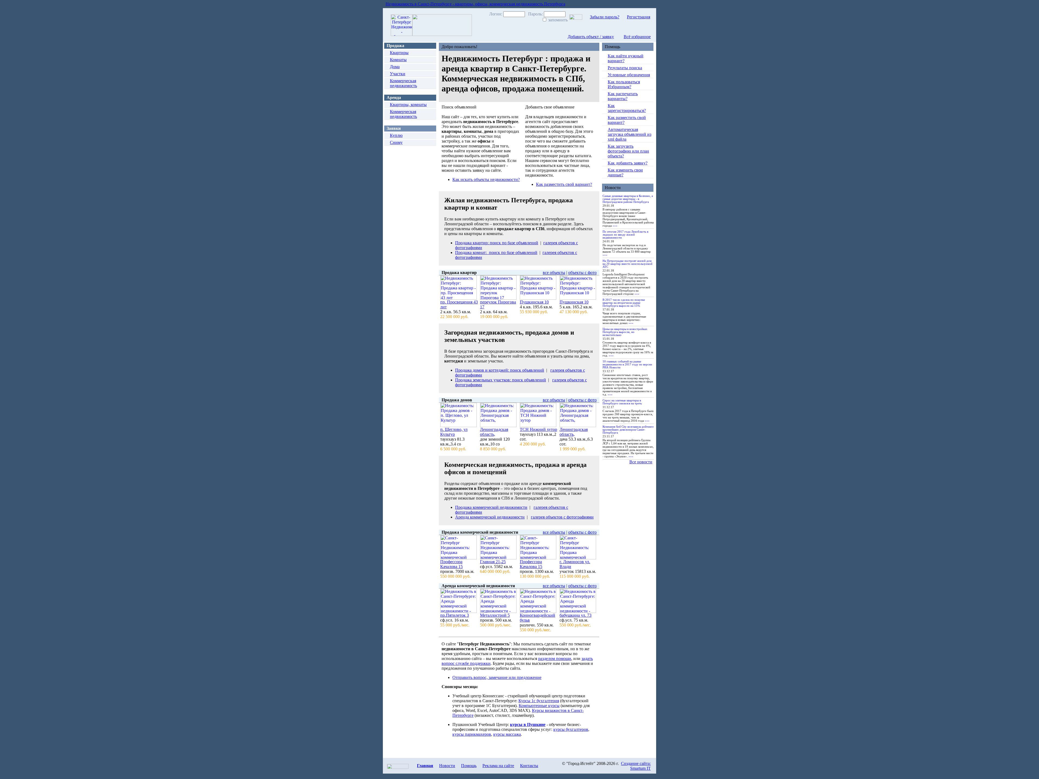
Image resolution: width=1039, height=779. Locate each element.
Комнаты (398, 59)
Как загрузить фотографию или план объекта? (628, 151)
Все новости (640, 462)
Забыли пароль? (604, 17)
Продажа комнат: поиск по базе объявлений (496, 252)
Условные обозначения (629, 74)
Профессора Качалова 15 (451, 564)
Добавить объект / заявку (591, 36)
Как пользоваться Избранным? (624, 84)
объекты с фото (582, 272)
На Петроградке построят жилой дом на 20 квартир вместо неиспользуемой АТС (627, 263)
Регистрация (638, 17)
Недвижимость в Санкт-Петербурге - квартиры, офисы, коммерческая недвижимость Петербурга (475, 4)
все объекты (554, 272)
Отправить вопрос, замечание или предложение (496, 677)
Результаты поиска (625, 67)
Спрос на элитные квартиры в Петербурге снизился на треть (622, 402)
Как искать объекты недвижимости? (486, 179)
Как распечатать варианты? (623, 96)
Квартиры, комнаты (408, 104)
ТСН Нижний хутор (538, 429)
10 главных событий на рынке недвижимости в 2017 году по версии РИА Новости (627, 364)
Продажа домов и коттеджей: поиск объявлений (499, 370)
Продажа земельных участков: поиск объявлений (500, 380)
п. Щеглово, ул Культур (454, 432)
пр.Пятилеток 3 (454, 615)
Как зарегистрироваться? (627, 108)
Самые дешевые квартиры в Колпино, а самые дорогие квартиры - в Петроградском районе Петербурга (628, 198)
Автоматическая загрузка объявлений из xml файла (629, 134)
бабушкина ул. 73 (575, 615)
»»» (615, 225)
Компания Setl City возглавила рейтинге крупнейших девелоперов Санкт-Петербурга (628, 429)
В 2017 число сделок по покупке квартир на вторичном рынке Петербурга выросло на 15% (624, 302)
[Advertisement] (408, 219)
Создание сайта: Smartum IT (636, 766)
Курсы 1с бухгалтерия (538, 700)
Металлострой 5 (495, 615)
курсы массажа (507, 734)
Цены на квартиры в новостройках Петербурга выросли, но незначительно (625, 331)
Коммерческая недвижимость (403, 83)
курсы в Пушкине (527, 724)
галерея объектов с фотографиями (562, 517)
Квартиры (399, 52)
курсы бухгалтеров (570, 729)
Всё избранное (637, 36)
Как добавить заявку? (627, 163)
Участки (397, 73)
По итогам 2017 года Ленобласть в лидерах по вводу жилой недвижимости (625, 234)
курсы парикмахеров (471, 734)
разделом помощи (554, 658)
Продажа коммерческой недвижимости (491, 507)
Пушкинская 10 (534, 302)
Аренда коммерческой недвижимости (490, 517)
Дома (395, 66)
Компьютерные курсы (539, 705)
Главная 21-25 (493, 561)
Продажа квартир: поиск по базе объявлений (496, 242)
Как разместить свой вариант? (564, 184)
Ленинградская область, (494, 432)
